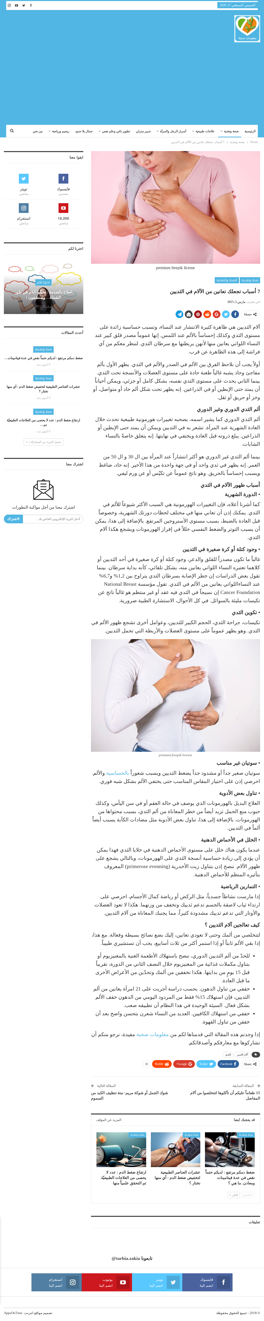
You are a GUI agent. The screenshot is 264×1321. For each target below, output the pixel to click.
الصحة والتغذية (227, 280)
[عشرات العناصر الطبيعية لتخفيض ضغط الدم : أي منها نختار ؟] (176, 1149)
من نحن (38, 131)
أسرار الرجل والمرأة (173, 131)
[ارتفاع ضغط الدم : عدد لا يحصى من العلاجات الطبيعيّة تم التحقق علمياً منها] (121, 1149)
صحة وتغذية (231, 131)
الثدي (228, 1054)
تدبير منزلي (143, 131)
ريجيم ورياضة (60, 131)
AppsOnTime (13, 1313)
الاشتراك (13, 519)
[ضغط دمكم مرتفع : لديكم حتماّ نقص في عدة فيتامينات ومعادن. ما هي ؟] (230, 1149)
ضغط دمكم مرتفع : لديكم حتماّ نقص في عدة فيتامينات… (43, 358)
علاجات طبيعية (205, 131)
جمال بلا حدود (84, 131)
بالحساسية (117, 773)
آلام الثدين (242, 1054)
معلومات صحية (152, 1034)
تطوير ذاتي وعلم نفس (116, 131)
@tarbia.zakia (126, 1258)
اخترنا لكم (43, 282)
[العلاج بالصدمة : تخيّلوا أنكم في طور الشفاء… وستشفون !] (43, 288)
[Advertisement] (132, 81)
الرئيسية (250, 131)
